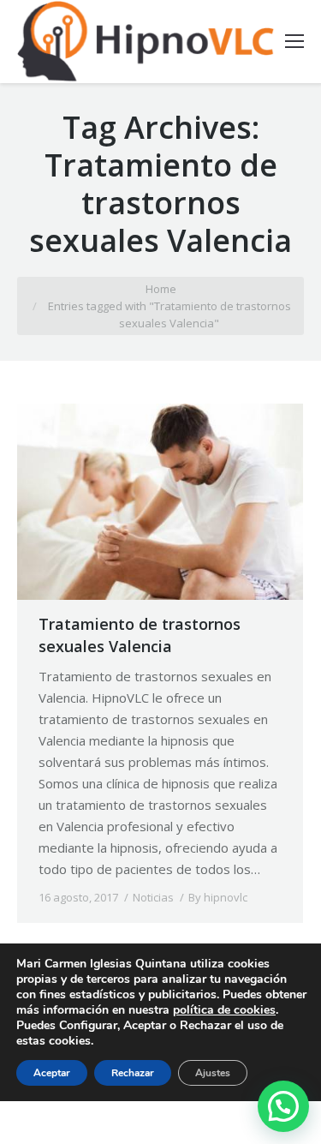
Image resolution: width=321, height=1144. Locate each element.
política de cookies (224, 1010)
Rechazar (132, 1073)
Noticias (153, 897)
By (217, 897)
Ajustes (212, 1073)
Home (161, 288)
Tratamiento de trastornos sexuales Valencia (140, 635)
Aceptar (51, 1073)
